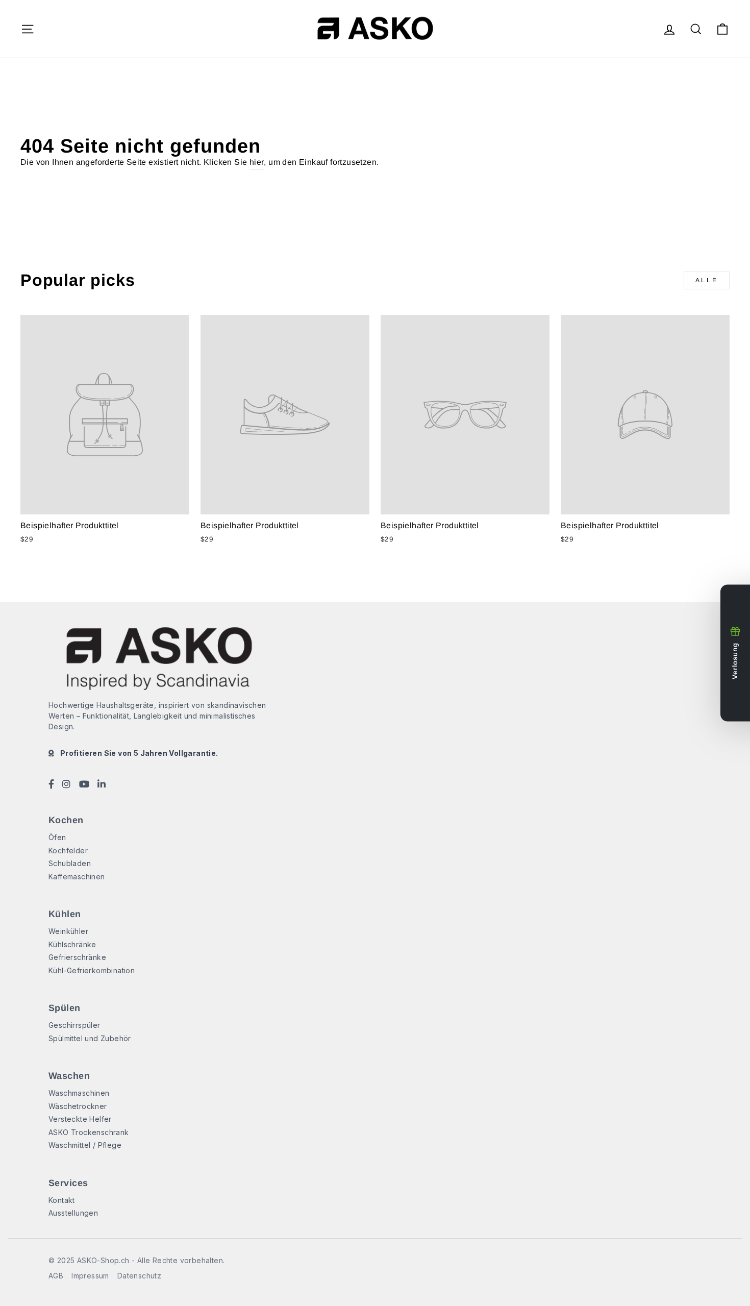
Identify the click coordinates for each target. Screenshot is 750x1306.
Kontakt (61, 1200)
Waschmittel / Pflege (84, 1145)
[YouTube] (84, 785)
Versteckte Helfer (80, 1119)
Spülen (64, 1008)
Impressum (90, 1275)
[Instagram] (66, 785)
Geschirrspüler (74, 1025)
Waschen (69, 1076)
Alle (706, 280)
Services (68, 1183)
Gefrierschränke (77, 957)
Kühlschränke (72, 944)
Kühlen (64, 914)
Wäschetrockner (77, 1106)
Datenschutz (139, 1275)
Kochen (66, 820)
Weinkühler (68, 931)
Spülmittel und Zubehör (89, 1038)
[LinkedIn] (101, 785)
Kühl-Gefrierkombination (91, 970)
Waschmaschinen (79, 1093)
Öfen (57, 837)
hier (256, 162)
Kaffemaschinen (76, 876)
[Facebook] (51, 785)
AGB (55, 1275)
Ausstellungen (73, 1213)
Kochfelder (68, 850)
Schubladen (69, 863)
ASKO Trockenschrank (88, 1132)
